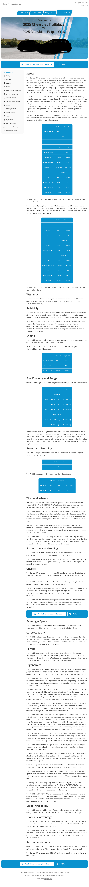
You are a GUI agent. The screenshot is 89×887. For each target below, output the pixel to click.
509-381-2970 (84, 6)
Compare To (50, 13)
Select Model (36, 13)
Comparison (9, 72)
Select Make (23, 13)
